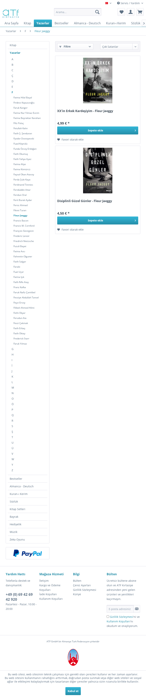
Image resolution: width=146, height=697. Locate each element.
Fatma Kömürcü (21, 169)
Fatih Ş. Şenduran (22, 133)
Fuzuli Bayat (19, 246)
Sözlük (14, 501)
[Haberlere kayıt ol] (136, 609)
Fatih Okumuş (20, 154)
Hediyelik (15, 524)
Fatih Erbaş (19, 328)
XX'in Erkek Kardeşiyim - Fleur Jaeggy (85, 111)
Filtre (67, 46)
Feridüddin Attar (22, 189)
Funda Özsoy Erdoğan (24, 148)
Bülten (77, 580)
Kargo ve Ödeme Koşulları (49, 587)
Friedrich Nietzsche (23, 241)
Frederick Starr (21, 338)
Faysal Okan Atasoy (23, 174)
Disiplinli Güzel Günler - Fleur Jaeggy (84, 201)
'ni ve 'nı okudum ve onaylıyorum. (123, 621)
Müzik (13, 532)
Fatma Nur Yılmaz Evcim (26, 113)
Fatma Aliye (19, 164)
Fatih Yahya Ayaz (22, 159)
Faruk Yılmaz (20, 343)
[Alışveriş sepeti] (140, 12)
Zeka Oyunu (17, 539)
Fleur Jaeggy (20, 215)
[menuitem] (78, 12)
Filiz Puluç (18, 123)
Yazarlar (15, 53)
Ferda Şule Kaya (21, 179)
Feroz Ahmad (20, 205)
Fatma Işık (18, 277)
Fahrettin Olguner (22, 256)
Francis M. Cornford (23, 225)
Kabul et (73, 691)
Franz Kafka (19, 287)
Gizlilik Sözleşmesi (84, 590)
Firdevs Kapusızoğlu (23, 102)
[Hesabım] (130, 12)
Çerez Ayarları (82, 585)
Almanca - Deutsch (22, 486)
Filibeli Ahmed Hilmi (23, 307)
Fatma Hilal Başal (22, 97)
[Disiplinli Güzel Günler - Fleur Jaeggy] (97, 170)
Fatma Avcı (19, 251)
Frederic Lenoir (21, 236)
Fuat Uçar (18, 271)
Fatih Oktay (19, 333)
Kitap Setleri (17, 509)
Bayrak (14, 516)
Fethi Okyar (19, 313)
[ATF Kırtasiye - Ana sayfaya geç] (10, 13)
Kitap (13, 45)
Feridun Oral (20, 195)
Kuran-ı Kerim (19, 494)
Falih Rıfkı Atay (21, 282)
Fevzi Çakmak (20, 323)
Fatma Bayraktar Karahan (27, 118)
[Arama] (97, 12)
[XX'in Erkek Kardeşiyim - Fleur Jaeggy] (97, 80)
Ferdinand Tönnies (23, 184)
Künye (77, 594)
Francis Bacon (20, 220)
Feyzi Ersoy (19, 302)
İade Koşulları (48, 594)
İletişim (44, 580)
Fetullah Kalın (20, 128)
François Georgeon (23, 230)
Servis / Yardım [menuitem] (130, 3)
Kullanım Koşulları (51, 599)
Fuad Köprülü (20, 143)
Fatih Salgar (19, 261)
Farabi (16, 266)
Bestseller (16, 478)
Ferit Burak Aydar (22, 200)
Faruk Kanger (20, 107)
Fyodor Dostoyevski (23, 138)
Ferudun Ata (19, 318)
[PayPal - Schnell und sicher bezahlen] (27, 553)
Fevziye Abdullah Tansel (26, 297)
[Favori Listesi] (121, 12)
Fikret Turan (19, 210)
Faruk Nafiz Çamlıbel (24, 292)
